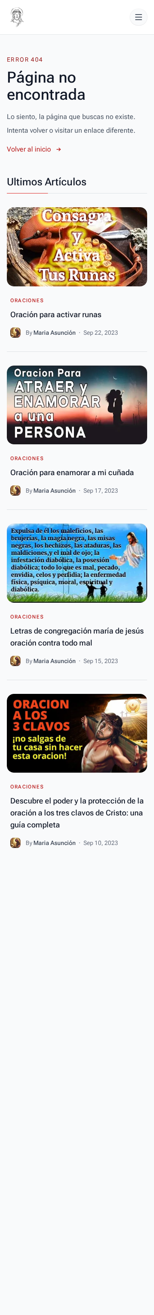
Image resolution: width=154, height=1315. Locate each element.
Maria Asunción (55, 332)
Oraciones (27, 300)
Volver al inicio (29, 149)
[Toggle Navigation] (138, 17)
